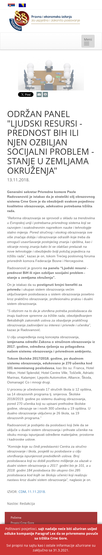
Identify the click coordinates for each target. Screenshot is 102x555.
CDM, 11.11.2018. (32, 491)
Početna (16, 517)
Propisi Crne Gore (22, 523)
